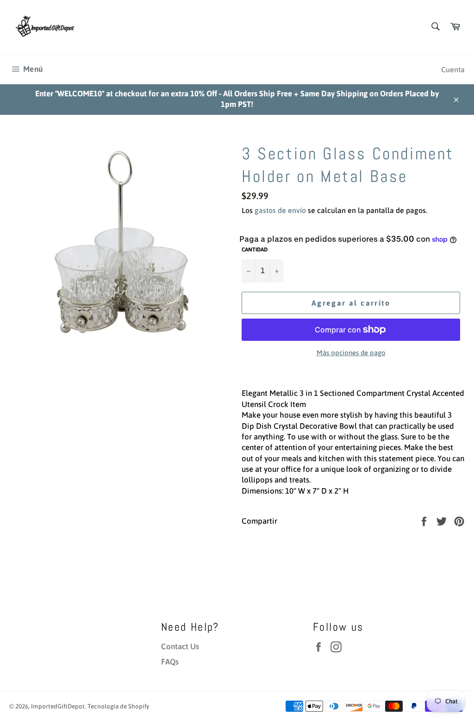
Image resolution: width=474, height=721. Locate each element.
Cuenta (453, 69)
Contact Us (180, 646)
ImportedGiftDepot (58, 706)
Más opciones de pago (351, 353)
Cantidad (255, 249)
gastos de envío (280, 210)
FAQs (170, 661)
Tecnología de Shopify (118, 706)
